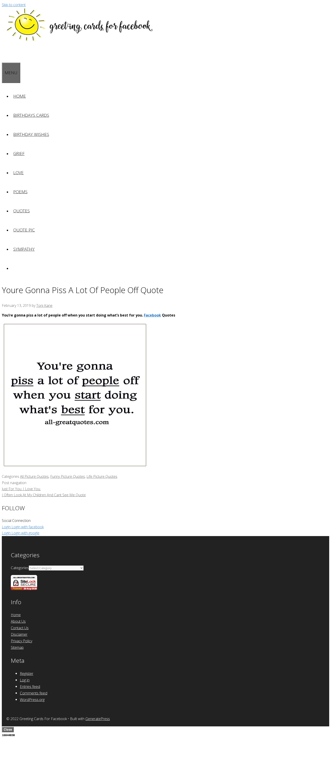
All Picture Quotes (34, 476)
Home (16, 614)
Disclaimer (19, 634)
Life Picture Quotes (101, 476)
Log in (24, 680)
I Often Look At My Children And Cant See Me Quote (44, 494)
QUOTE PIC (24, 230)
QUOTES (21, 211)
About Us (18, 621)
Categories (20, 567)
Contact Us (20, 627)
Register (26, 673)
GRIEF (19, 153)
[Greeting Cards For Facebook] (80, 40)
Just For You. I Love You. (21, 488)
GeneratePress (97, 718)
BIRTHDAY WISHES (31, 134)
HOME (19, 96)
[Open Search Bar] (4, 53)
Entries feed (30, 686)
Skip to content (14, 4)
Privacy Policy (21, 640)
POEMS (20, 192)
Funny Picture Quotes (67, 476)
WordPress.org (32, 699)
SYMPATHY (24, 249)
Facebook (152, 315)
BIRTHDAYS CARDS (31, 115)
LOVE (18, 172)
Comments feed (33, 693)
